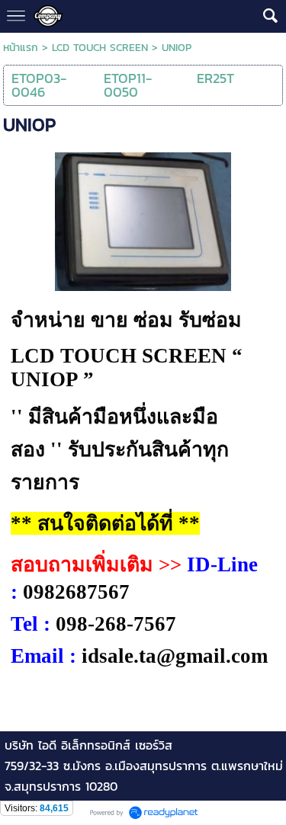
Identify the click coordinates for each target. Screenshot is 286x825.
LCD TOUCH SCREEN (100, 48)
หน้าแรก (20, 48)
